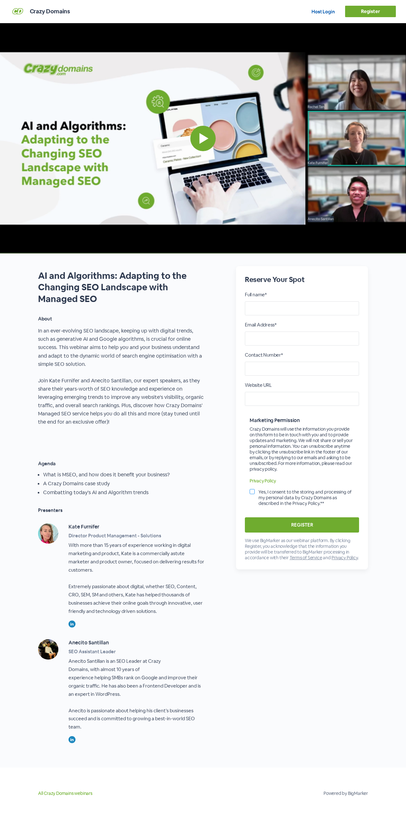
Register (370, 11)
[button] (203, 138)
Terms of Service (306, 558)
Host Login (323, 12)
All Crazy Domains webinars (65, 793)
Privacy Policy (263, 481)
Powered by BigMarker (346, 793)
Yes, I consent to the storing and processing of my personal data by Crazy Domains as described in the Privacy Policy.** (305, 497)
